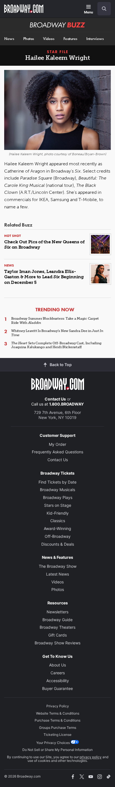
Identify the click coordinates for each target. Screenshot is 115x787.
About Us (57, 665)
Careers (58, 672)
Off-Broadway (58, 536)
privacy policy (91, 757)
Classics (57, 520)
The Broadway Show (57, 566)
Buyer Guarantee (57, 688)
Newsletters (57, 611)
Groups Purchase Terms (57, 727)
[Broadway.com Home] (23, 8)
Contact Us (55, 399)
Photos (28, 38)
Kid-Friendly (58, 513)
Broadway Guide (57, 619)
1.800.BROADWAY (66, 404)
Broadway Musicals (57, 489)
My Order (57, 444)
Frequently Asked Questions (57, 451)
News (9, 38)
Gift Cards (57, 635)
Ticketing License (57, 734)
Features (70, 38)
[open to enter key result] (104, 8)
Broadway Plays (57, 497)
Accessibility (57, 680)
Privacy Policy (57, 706)
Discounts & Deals (57, 544)
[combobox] (102, 8)
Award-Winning (57, 528)
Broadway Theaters (57, 627)
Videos (48, 38)
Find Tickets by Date (57, 482)
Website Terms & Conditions (57, 713)
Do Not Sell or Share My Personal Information (57, 750)
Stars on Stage (57, 505)
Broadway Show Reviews (57, 642)
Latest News (57, 574)
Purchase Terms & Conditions (57, 720)
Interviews (95, 38)
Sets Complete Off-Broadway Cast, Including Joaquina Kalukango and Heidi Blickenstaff (56, 345)
